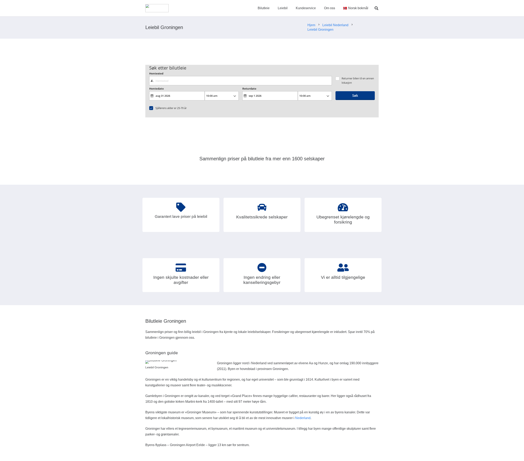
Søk (355, 95)
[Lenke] (157, 8)
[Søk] (376, 8)
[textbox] (240, 80)
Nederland (303, 418)
